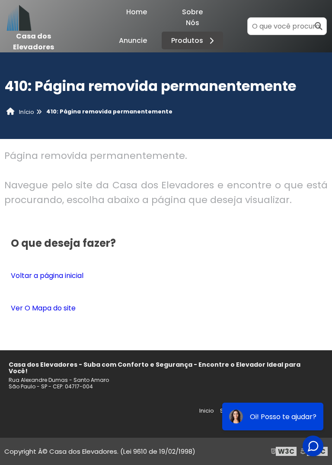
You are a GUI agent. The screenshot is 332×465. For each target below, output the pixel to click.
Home (136, 12)
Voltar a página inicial (47, 276)
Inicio (206, 411)
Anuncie (133, 40)
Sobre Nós (192, 17)
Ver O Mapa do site (43, 308)
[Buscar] (319, 26)
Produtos (187, 40)
